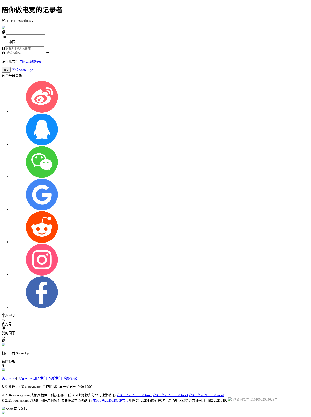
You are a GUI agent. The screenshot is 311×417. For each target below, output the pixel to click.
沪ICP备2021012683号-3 (170, 395)
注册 (22, 61)
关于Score (9, 378)
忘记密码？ (34, 61)
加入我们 (40, 378)
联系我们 (55, 378)
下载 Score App (22, 70)
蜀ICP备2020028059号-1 (110, 400)
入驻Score (25, 378)
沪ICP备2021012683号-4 (206, 395)
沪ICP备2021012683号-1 (134, 395)
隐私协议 (70, 378)
